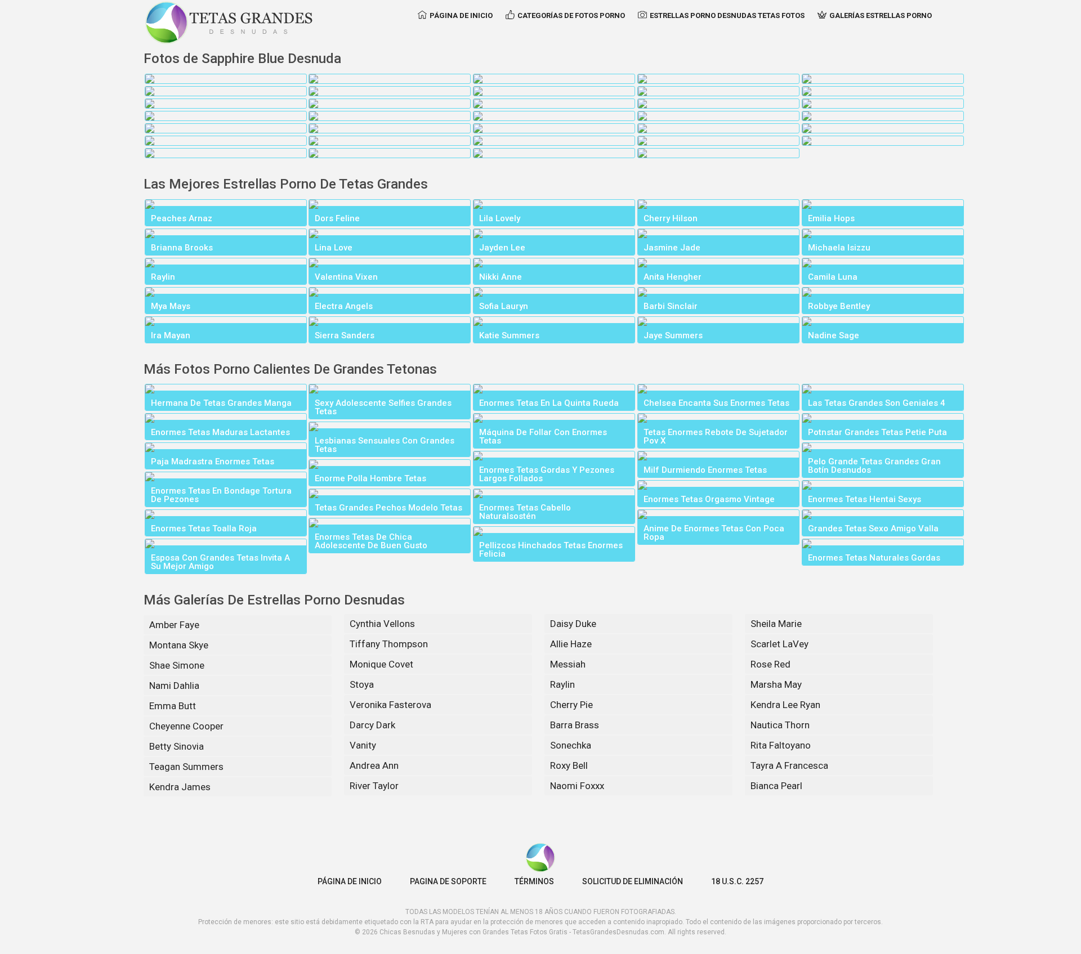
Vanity (363, 745)
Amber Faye (174, 624)
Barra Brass (574, 725)
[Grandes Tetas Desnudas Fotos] (229, 22)
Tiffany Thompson (389, 644)
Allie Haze (571, 644)
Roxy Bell (569, 765)
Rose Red (770, 664)
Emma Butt (172, 705)
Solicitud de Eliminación (632, 881)
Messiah (568, 664)
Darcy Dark (372, 725)
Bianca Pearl (776, 785)
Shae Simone (176, 665)
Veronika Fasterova (390, 704)
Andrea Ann (374, 765)
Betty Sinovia (176, 746)
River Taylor (374, 785)
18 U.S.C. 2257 (737, 881)
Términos (534, 881)
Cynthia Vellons (382, 623)
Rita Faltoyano (781, 745)
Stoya (362, 684)
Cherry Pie (571, 704)
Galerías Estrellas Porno (880, 15)
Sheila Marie (776, 623)
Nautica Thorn (780, 725)
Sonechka (570, 745)
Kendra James (180, 786)
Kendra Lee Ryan (785, 704)
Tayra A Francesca (789, 765)
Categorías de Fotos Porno (571, 15)
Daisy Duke (573, 623)
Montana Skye (178, 645)
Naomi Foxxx (577, 785)
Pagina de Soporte (448, 881)
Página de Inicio (461, 15)
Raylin (562, 684)
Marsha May (776, 684)
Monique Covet (381, 664)
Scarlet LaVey (779, 644)
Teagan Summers (186, 766)
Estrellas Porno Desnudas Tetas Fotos (727, 15)
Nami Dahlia (174, 685)
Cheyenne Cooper (186, 726)
